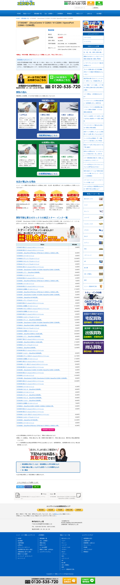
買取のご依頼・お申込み (46, 549)
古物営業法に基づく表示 (24, 551)
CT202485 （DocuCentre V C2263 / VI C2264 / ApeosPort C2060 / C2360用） (38, 322)
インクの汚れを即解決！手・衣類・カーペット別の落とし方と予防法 (93, 139)
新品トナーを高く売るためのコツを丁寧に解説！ (93, 146)
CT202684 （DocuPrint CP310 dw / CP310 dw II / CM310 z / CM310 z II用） (38, 253)
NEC (85, 249)
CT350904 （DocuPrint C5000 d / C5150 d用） (30, 333)
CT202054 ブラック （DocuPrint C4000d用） (29, 319)
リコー (86, 205)
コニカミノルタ (88, 224)
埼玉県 (50, 510)
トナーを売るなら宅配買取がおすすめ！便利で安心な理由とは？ (93, 188)
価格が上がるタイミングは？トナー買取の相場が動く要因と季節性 (93, 58)
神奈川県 (69, 510)
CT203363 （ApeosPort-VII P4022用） (27, 420)
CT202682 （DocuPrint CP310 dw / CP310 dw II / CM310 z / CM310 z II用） (38, 425)
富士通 (86, 267)
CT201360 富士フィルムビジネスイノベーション (30, 367)
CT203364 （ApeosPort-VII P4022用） (27, 297)
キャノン (86, 211)
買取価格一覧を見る (48, 429)
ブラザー (86, 230)
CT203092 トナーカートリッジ (25, 275)
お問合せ (20, 545)
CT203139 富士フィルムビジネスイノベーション (30, 278)
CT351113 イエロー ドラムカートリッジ (28, 417)
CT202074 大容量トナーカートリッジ (27, 403)
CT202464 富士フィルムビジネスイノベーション (30, 411)
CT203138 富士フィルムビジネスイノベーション (30, 286)
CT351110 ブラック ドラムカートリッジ (28, 264)
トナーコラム (87, 37)
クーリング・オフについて (25, 556)
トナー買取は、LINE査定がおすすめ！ (93, 95)
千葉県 (60, 510)
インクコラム (87, 41)
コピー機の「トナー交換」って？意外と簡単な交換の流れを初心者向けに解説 (93, 87)
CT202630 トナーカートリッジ (25, 386)
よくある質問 (43, 547)
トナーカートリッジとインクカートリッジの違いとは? (93, 181)
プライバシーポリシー (24, 547)
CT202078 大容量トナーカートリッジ (27, 311)
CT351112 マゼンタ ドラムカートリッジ (28, 328)
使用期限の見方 (88, 538)
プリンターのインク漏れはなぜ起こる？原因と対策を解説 (93, 126)
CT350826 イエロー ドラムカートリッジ (28, 317)
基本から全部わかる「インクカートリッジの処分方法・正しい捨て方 (93, 152)
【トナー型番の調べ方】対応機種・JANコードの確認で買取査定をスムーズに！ (93, 72)
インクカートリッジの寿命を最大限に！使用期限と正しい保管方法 (93, 102)
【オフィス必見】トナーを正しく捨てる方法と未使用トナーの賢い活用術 (93, 118)
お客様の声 (87, 540)
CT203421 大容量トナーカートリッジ (27, 306)
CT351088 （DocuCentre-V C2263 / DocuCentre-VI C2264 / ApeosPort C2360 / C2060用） (42, 378)
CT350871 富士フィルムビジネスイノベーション (30, 361)
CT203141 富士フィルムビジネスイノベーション (30, 267)
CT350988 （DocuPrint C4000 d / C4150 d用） (30, 342)
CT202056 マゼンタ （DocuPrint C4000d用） (29, 397)
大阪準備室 (21, 543)
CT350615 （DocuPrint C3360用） (26, 347)
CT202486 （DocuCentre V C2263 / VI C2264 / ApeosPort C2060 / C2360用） (38, 370)
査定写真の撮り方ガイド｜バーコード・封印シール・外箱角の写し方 (93, 80)
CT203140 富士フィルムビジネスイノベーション (30, 372)
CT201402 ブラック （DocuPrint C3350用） (29, 395)
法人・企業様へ (49, 13)
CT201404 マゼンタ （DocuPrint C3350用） (29, 389)
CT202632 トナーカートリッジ (25, 392)
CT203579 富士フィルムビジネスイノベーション (30, 409)
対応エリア (80, 13)
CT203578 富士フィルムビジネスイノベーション (30, 303)
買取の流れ (43, 543)
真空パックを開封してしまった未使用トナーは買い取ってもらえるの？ (93, 133)
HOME (19, 13)
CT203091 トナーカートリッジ (25, 375)
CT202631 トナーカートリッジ (25, 422)
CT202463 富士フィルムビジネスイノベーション (30, 250)
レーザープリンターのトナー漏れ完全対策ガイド (93, 64)
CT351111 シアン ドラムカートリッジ (27, 300)
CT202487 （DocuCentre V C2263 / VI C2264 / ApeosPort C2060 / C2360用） (38, 294)
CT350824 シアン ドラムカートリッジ (27, 345)
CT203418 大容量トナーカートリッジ (27, 331)
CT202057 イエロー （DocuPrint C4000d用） (29, 353)
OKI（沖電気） (88, 274)
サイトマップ (21, 558)
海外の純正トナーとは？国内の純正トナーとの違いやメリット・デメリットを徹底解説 (93, 173)
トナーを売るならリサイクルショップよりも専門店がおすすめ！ (93, 166)
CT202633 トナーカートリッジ (25, 255)
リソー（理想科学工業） (91, 286)
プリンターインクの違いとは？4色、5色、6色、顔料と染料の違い (93, 51)
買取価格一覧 (38, 13)
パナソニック (88, 255)
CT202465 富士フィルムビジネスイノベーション (30, 383)
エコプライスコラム (45, 551)
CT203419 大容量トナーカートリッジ (27, 289)
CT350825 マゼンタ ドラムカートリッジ (28, 261)
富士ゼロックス (88, 198)
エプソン (86, 242)
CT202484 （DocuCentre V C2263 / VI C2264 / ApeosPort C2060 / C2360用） (38, 269)
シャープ (86, 217)
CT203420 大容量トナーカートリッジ (27, 358)
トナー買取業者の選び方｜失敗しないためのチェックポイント (93, 159)
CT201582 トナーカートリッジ (25, 283)
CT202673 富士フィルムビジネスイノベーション (30, 247)
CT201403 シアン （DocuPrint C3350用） (28, 272)
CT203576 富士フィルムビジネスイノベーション (30, 314)
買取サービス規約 (22, 554)
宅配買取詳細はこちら (48, 135)
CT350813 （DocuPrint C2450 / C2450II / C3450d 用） (32, 325)
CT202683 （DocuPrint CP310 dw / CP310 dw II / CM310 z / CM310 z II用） (38, 292)
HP (85, 261)
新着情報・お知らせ (89, 543)
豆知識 (85, 547)
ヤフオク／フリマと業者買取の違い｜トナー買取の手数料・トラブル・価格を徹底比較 (93, 109)
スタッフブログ (88, 549)
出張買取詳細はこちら (48, 174)
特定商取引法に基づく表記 (25, 549)
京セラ (86, 236)
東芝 (85, 280)
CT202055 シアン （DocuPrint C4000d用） (29, 336)
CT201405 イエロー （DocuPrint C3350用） (29, 400)
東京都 (41, 510)
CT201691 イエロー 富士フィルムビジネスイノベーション (33, 414)
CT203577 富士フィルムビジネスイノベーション (30, 339)
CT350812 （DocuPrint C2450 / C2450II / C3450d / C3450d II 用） (35, 406)
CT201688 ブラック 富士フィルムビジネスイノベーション (33, 356)
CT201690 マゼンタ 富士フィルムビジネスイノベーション (33, 308)
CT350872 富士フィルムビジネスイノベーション (30, 381)
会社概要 (20, 540)
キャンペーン (87, 545)
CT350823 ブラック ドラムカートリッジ (28, 258)
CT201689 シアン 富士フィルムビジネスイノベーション (32, 364)
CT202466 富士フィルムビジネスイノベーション (30, 350)
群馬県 (78, 510)
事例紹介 (69, 13)
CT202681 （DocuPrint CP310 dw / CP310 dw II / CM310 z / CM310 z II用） (38, 280)
